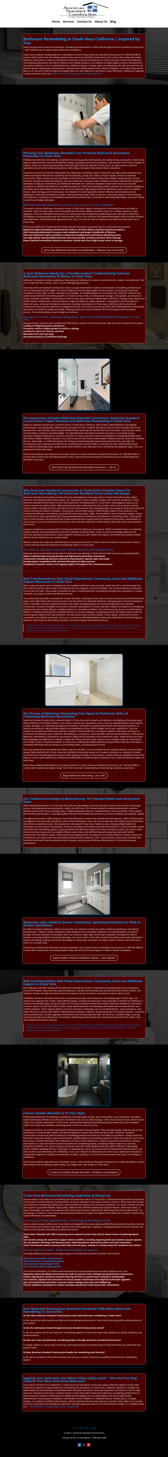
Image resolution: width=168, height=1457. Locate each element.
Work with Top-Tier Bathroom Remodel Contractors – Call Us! (84, 467)
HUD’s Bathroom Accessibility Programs (43, 1261)
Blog (113, 22)
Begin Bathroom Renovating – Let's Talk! (84, 775)
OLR (74, 1428)
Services (68, 22)
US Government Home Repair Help (41, 1263)
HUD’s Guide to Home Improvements (42, 1266)
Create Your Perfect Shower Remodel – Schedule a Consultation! (84, 1172)
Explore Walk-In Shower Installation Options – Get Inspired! (84, 957)
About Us (101, 22)
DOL (87, 1428)
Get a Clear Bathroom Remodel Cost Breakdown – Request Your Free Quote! (84, 250)
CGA (81, 1428)
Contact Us (84, 22)
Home (56, 22)
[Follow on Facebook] (79, 1445)
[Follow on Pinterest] (88, 1445)
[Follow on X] (84, 1445)
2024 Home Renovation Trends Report (42, 1258)
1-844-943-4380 (58, 73)
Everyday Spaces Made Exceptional (84, 73)
